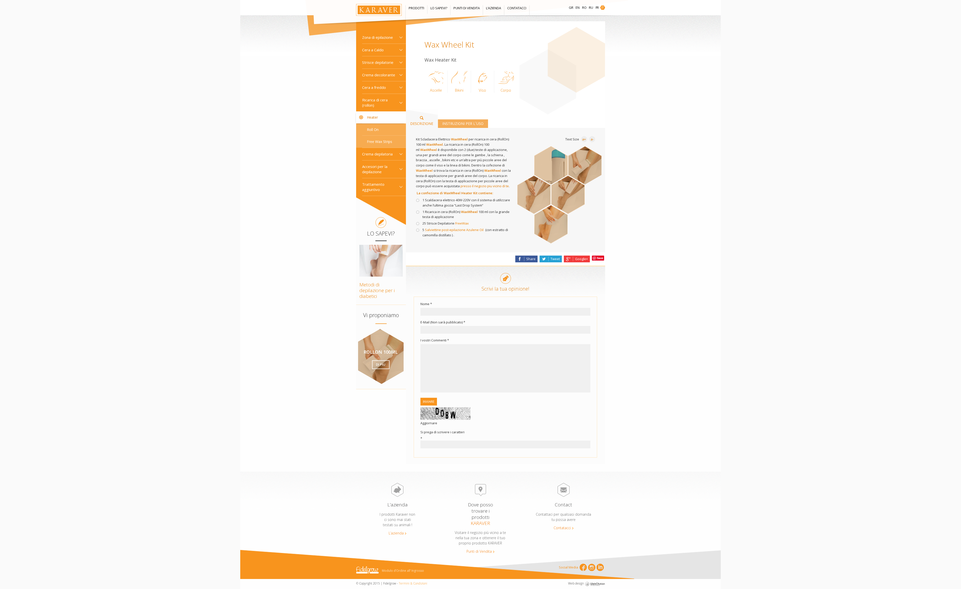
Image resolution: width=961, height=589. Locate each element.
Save (600, 258)
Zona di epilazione (377, 37)
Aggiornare (428, 423)
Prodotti (416, 8)
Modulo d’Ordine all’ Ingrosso (403, 571)
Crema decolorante (378, 74)
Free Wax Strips (379, 141)
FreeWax (462, 223)
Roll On (373, 129)
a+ (584, 139)
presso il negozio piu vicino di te (484, 186)
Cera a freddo (374, 87)
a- (592, 139)
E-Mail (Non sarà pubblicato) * (442, 322)
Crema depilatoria (377, 153)
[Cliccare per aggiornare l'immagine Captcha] (445, 413)
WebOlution (595, 583)
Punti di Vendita (466, 8)
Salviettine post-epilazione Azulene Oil (454, 230)
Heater (372, 117)
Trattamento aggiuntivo (373, 187)
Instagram (591, 567)
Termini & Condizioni (413, 583)
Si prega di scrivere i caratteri (442, 432)
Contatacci (516, 8)
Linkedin (600, 567)
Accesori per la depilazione (374, 169)
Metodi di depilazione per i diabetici (377, 290)
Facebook (583, 567)
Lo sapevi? (438, 8)
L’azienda (493, 8)
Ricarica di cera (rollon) (375, 102)
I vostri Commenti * (434, 340)
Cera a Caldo (373, 49)
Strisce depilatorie (377, 62)
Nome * (426, 304)
